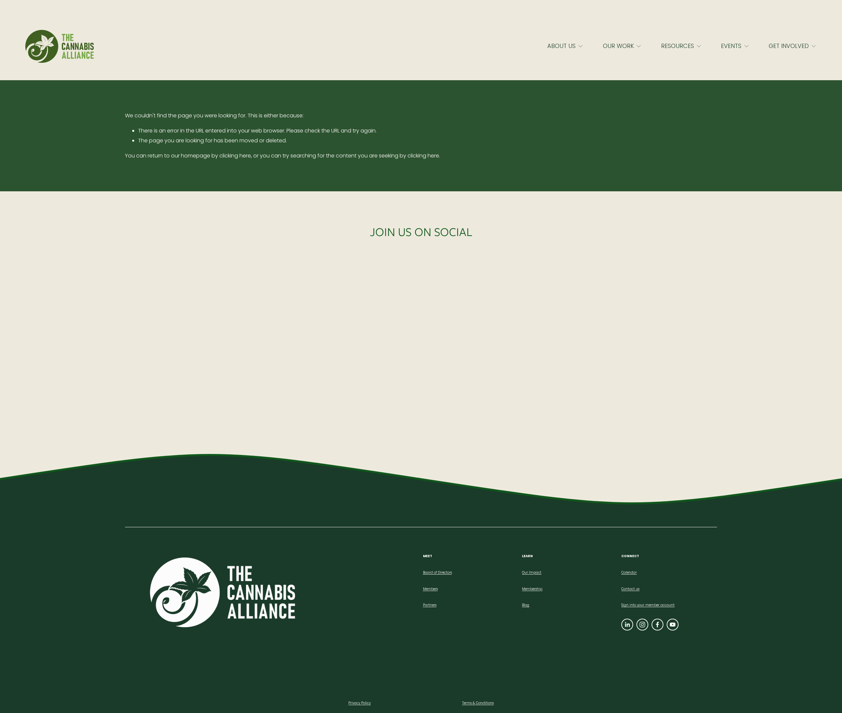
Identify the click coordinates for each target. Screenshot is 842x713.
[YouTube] (673, 624)
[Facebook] (657, 624)
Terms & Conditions (478, 703)
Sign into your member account (648, 605)
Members (430, 589)
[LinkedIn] (627, 624)
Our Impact (531, 572)
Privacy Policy (359, 703)
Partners (429, 605)
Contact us (630, 589)
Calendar (629, 572)
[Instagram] (642, 624)
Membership (532, 589)
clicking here (235, 155)
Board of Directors (437, 572)
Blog (525, 605)
